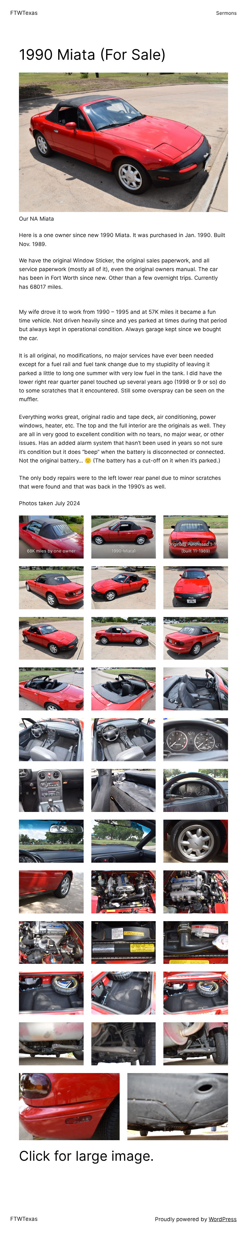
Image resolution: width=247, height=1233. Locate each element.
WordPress (223, 1219)
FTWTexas (24, 13)
